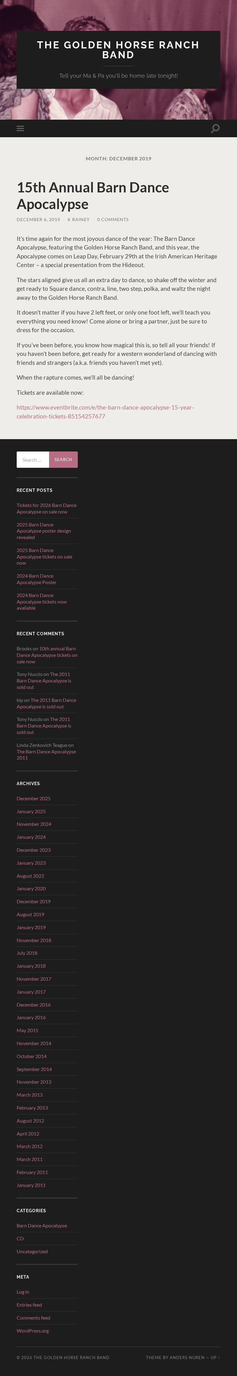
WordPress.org (33, 1330)
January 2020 (31, 888)
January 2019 (31, 927)
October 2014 (32, 1056)
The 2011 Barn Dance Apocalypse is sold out (44, 680)
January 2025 (31, 811)
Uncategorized (32, 1251)
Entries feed (29, 1305)
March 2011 (30, 1159)
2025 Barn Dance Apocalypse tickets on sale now (44, 556)
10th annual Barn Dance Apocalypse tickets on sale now (47, 654)
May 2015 (27, 1030)
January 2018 (31, 966)
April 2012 (28, 1133)
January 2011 (31, 1185)
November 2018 (34, 940)
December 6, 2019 (38, 219)
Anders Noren (187, 1357)
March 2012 (30, 1146)
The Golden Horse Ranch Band (118, 49)
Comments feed (33, 1317)
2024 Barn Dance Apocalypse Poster (36, 579)
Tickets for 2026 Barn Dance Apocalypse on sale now (47, 508)
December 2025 (34, 798)
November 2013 (34, 1082)
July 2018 (27, 953)
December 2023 (34, 850)
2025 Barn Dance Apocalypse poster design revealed (44, 530)
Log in (23, 1292)
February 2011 (32, 1172)
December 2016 (34, 1004)
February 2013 (32, 1107)
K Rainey (79, 219)
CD (20, 1238)
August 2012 (30, 1120)
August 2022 (30, 876)
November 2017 (34, 979)
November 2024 (34, 824)
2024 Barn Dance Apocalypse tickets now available (42, 601)
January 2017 (31, 992)
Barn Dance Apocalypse (42, 1225)
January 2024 (31, 837)
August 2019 (30, 914)
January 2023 (31, 863)
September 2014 (34, 1069)
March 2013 (30, 1095)
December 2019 (34, 901)
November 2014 (34, 1043)
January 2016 (31, 1017)
